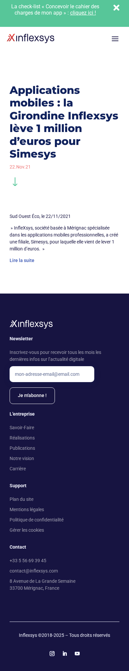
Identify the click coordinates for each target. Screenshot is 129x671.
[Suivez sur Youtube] (77, 654)
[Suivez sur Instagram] (52, 654)
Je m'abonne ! (32, 395)
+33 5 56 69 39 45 (28, 560)
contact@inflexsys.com (34, 570)
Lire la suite (22, 260)
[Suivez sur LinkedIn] (64, 654)
